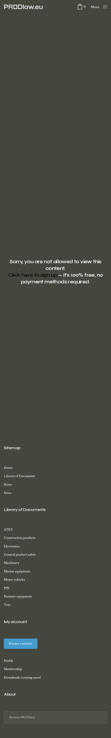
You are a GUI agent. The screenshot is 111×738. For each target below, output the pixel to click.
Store (7, 493)
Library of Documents (19, 476)
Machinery (11, 563)
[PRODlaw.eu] (23, 6)
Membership (13, 669)
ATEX (8, 529)
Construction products (20, 537)
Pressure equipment (18, 596)
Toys (7, 604)
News (8, 484)
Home (8, 467)
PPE (7, 588)
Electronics (12, 546)
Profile (8, 660)
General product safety (20, 554)
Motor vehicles (14, 579)
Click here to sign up (32, 275)
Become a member (20, 643)
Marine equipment (17, 571)
